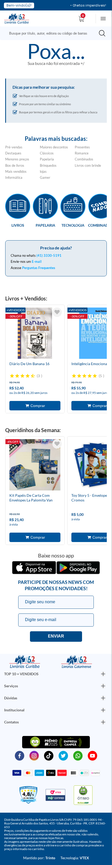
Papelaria (47, 159)
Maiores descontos (54, 147)
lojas (43, 171)
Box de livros (14, 165)
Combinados (84, 159)
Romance (82, 153)
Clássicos (47, 153)
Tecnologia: (74, 858)
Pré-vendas (13, 147)
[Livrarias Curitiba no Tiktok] (48, 755)
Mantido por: (39, 858)
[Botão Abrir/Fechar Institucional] (103, 674)
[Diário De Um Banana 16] (34, 334)
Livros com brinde (88, 165)
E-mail (37, 261)
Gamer (45, 177)
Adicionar (34, 405)
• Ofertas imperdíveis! (88, 5)
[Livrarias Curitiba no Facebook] (19, 755)
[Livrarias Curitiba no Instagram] (34, 755)
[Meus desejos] (57, 312)
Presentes (82, 147)
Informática (13, 177)
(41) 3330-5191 (48, 255)
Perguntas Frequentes (38, 268)
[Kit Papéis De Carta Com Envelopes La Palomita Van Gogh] (34, 465)
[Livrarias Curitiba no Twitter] (63, 755)
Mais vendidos (16, 171)
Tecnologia (72, 225)
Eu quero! (56, 636)
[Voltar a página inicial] (16, 18)
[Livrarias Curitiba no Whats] (78, 755)
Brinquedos (48, 165)
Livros (17, 225)
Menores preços (17, 159)
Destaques (13, 153)
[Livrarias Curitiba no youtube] (92, 755)
